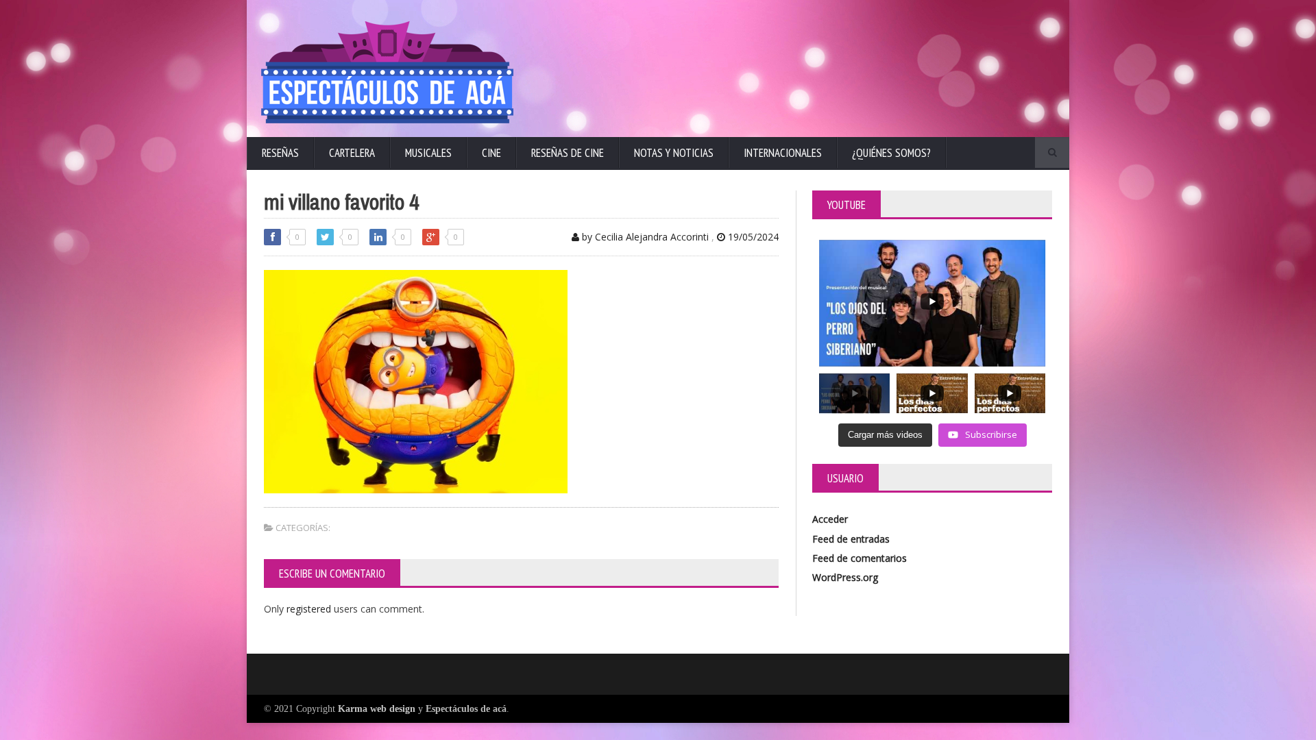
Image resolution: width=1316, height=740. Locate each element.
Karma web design (376, 709)
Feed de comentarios (859, 558)
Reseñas (280, 152)
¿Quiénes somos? (891, 152)
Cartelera (352, 152)
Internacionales (783, 152)
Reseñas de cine (567, 152)
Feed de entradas (851, 538)
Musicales (428, 152)
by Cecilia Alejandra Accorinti (644, 236)
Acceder (830, 519)
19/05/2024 (752, 236)
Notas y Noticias (674, 152)
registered (310, 608)
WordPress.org (845, 577)
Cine (491, 152)
